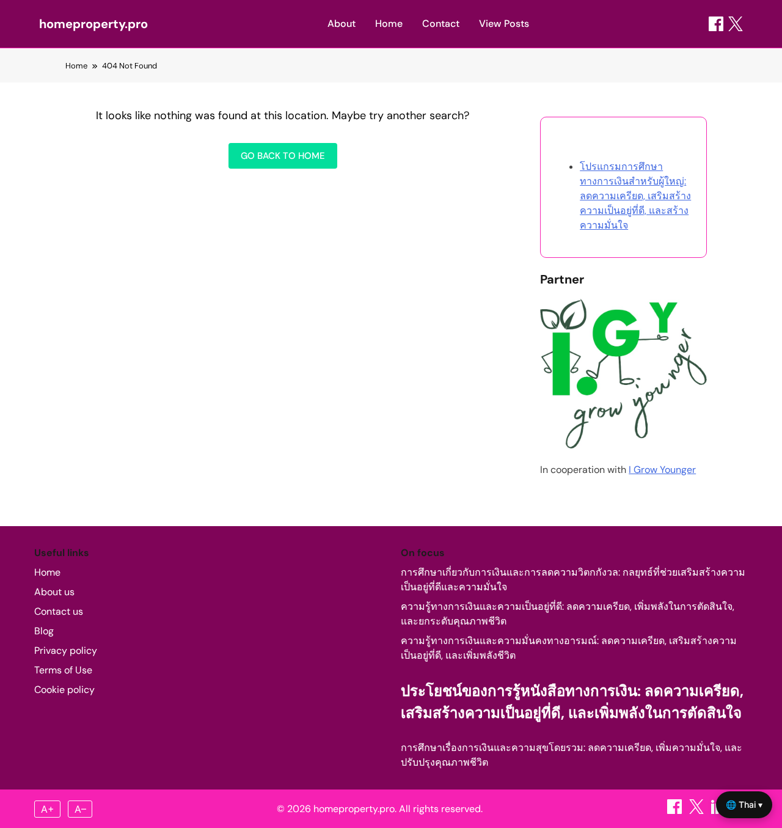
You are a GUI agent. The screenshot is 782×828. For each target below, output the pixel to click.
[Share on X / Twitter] (735, 23)
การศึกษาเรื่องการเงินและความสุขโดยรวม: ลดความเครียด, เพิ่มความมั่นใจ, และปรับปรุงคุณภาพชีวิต (571, 755)
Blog (44, 631)
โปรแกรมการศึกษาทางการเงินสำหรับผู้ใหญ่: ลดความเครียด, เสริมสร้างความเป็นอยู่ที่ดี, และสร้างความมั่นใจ (635, 196)
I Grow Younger (662, 469)
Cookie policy (64, 689)
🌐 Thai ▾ (744, 804)
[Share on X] (697, 810)
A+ (47, 809)
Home (389, 23)
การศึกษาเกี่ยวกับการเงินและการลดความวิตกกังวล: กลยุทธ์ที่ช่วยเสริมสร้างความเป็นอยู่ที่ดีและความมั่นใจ (573, 579)
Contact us (58, 611)
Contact (440, 23)
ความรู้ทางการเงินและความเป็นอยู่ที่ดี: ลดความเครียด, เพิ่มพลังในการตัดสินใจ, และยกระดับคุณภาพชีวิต (567, 614)
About (341, 23)
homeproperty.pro (93, 24)
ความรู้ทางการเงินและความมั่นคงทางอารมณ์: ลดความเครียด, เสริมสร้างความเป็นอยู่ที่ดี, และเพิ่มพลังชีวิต (569, 648)
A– (80, 809)
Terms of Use (63, 670)
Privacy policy (65, 650)
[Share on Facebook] (716, 23)
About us (54, 591)
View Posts (504, 23)
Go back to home (283, 156)
